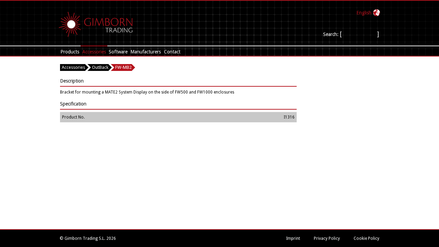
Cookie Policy (366, 238)
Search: (331, 34)
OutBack (100, 67)
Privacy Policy (327, 238)
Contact (172, 51)
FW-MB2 (123, 67)
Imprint (293, 238)
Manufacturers (145, 51)
